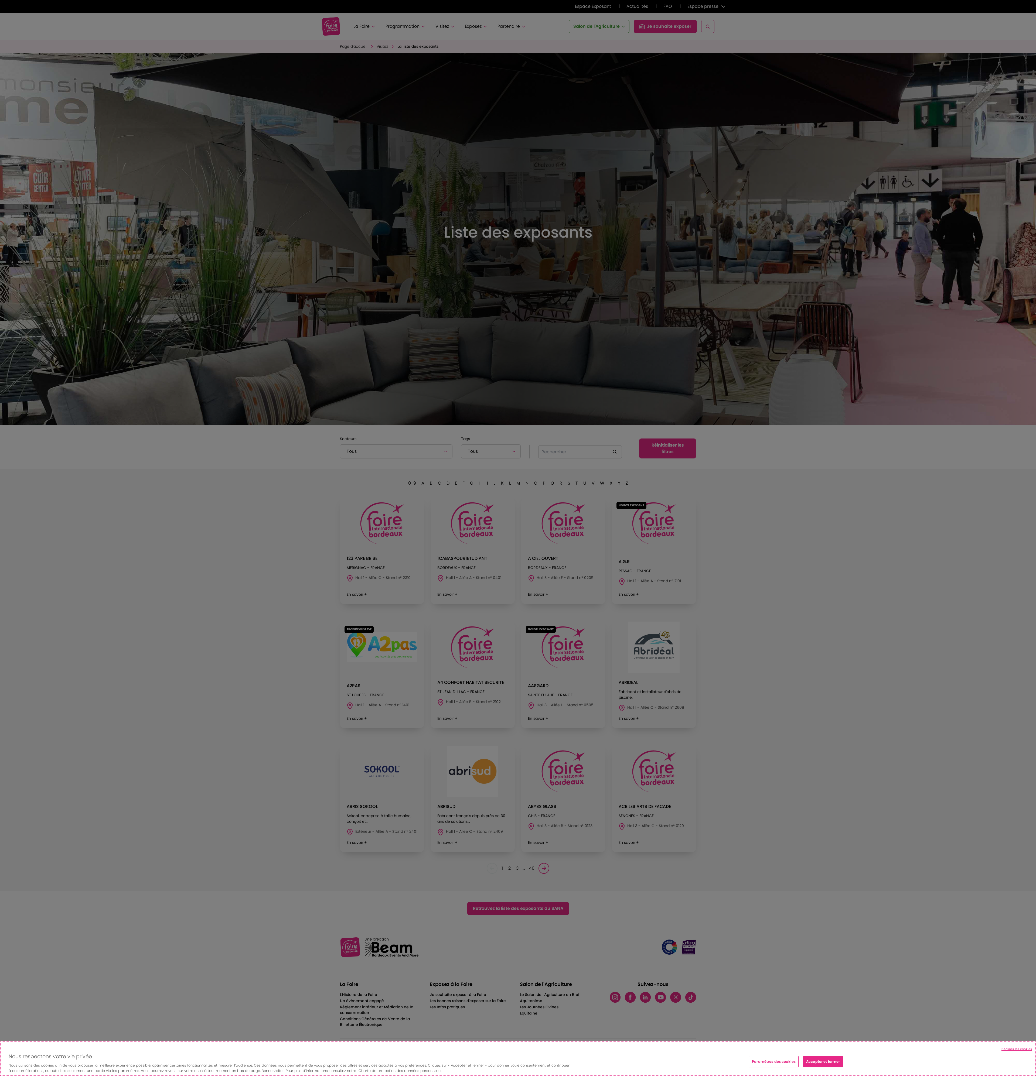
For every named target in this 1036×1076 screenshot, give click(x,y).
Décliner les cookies (1016, 1049)
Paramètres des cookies (774, 1061)
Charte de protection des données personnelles (400, 1070)
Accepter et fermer (823, 1061)
